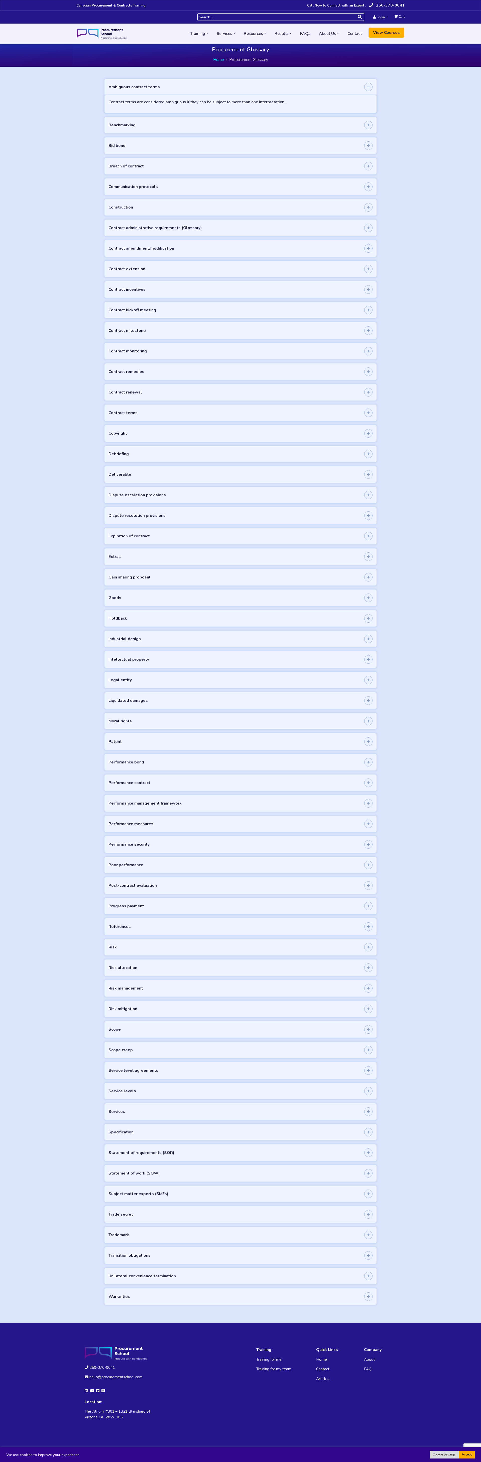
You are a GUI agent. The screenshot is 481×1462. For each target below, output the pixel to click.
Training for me (269, 1359)
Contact (354, 33)
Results (282, 33)
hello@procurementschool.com (116, 1377)
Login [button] (381, 17)
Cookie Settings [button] (444, 1454)
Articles (322, 1378)
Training (197, 33)
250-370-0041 (390, 5)
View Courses (386, 32)
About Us (327, 33)
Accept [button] (467, 1454)
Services (224, 33)
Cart (401, 17)
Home (218, 59)
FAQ (368, 1369)
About (369, 1359)
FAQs (305, 33)
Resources (253, 33)
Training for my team (273, 1369)
